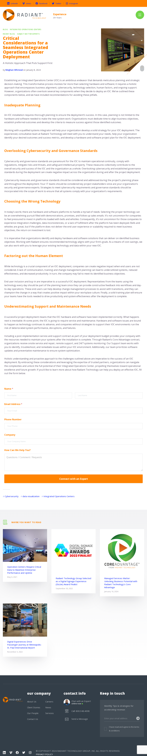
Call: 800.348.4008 (80, 711)
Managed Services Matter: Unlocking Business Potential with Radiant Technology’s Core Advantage (120, 583)
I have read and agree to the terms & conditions (124, 729)
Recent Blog (9, 34)
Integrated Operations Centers (25, 29)
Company (9, 434)
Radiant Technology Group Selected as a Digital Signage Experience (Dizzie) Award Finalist (73, 581)
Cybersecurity (12, 496)
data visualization (31, 496)
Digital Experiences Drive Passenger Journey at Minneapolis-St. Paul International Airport (24, 644)
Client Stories (33, 707)
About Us (31, 701)
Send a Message (79, 719)
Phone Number (13, 419)
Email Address (13, 404)
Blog (5, 29)
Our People (32, 713)
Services (49, 713)
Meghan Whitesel (14, 70)
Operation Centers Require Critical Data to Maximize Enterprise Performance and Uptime (24, 569)
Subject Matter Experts (28, 34)
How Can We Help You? (17, 450)
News (48, 707)
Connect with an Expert (73, 478)
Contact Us (32, 719)
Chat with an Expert (81, 702)
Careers (49, 701)
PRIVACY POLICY (44, 754)
